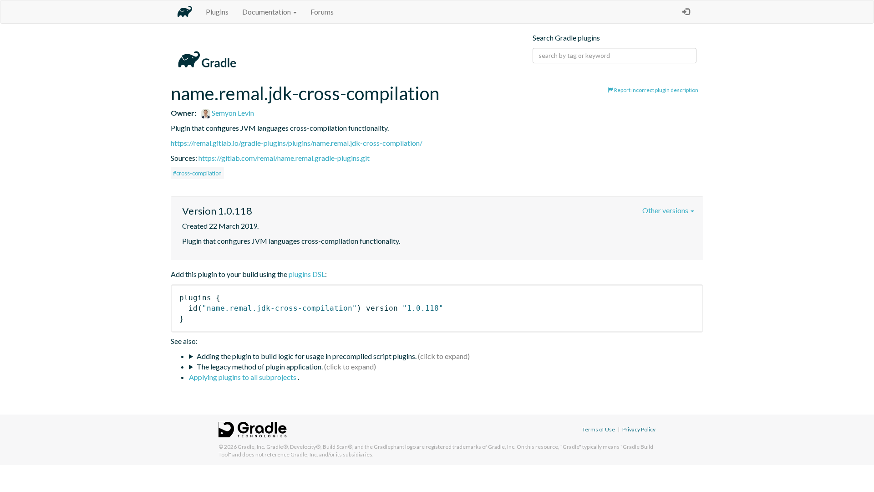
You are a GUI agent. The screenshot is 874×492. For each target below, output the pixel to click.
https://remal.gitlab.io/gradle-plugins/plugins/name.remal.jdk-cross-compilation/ (296, 142)
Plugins (217, 11)
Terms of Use (598, 429)
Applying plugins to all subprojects (243, 377)
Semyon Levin (232, 112)
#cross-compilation (197, 173)
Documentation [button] (267, 11)
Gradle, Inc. (251, 446)
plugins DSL (307, 274)
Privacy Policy (639, 429)
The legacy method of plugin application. (260, 366)
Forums (322, 11)
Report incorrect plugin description (655, 90)
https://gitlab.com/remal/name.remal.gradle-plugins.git (284, 158)
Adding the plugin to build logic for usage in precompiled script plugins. (307, 356)
